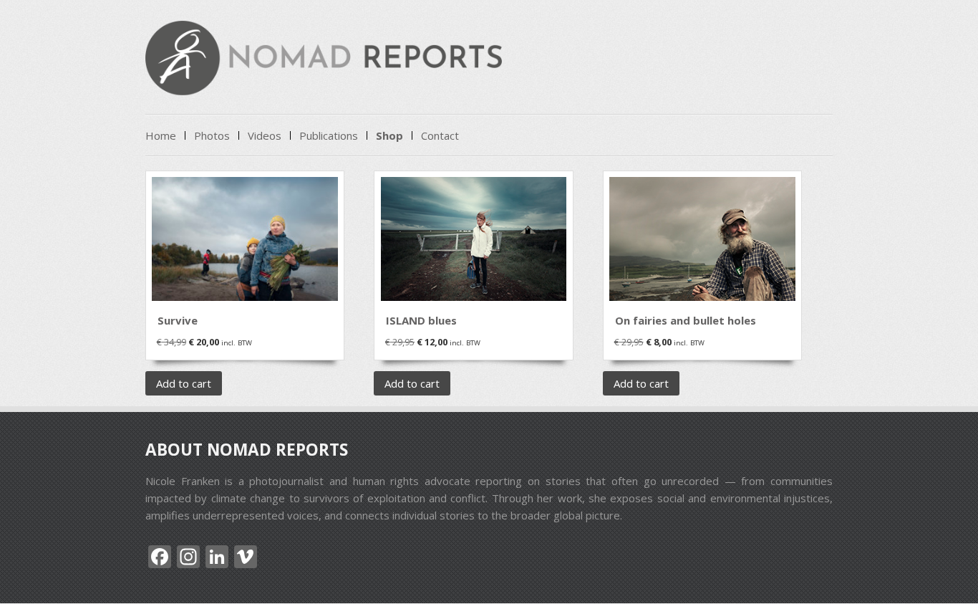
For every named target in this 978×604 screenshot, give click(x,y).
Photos (212, 135)
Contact (440, 135)
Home (160, 135)
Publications (328, 135)
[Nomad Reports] (323, 82)
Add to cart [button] (183, 383)
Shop (389, 135)
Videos (264, 135)
